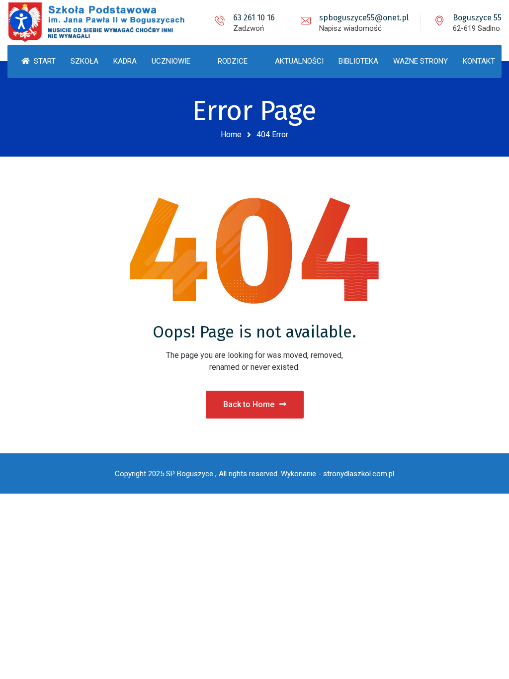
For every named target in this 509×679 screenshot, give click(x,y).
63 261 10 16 (254, 17)
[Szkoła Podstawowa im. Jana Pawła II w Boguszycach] (101, 22)
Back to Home (248, 404)
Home (231, 134)
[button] (21, 21)
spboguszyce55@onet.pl (364, 17)
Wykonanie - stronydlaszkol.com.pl (337, 473)
